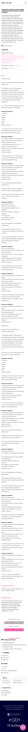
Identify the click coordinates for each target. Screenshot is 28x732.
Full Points (6, 680)
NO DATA (14, 622)
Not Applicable (18, 682)
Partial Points (7, 682)
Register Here (23, 727)
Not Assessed (18, 680)
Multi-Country (7, 46)
